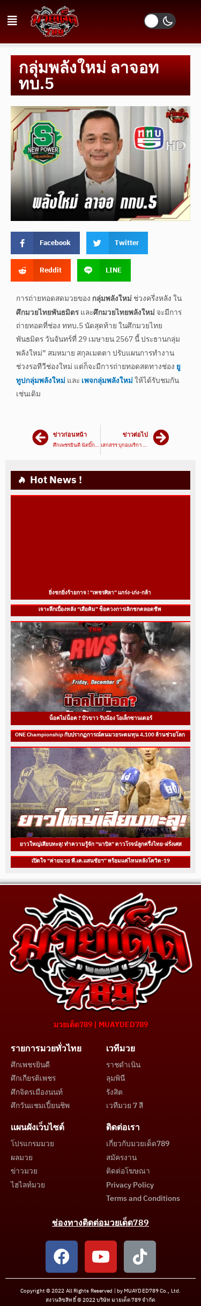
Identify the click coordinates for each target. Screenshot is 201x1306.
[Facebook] (62, 1257)
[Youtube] (101, 1257)
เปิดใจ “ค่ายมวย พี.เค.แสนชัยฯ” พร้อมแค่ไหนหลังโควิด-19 (101, 861)
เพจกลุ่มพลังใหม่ (107, 381)
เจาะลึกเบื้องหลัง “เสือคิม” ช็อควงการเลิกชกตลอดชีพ (100, 609)
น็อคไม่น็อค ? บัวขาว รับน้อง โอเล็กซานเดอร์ (100, 718)
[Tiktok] (140, 1257)
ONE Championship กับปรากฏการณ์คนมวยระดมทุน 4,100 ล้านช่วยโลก (100, 735)
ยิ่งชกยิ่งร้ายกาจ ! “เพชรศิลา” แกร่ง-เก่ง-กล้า (100, 592)
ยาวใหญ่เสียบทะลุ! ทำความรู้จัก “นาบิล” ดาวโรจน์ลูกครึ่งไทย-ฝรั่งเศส (101, 844)
